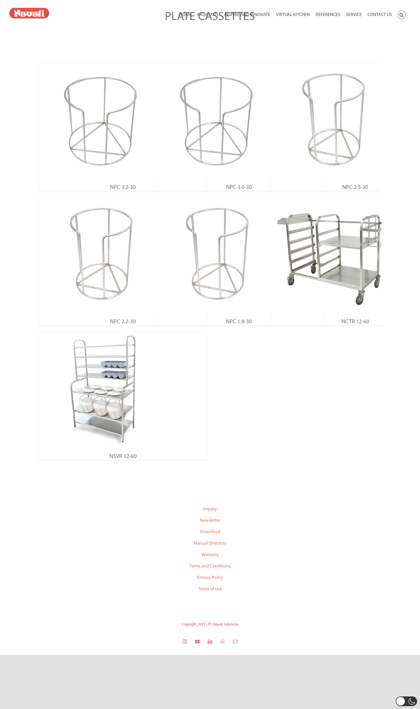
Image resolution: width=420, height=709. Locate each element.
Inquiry (210, 509)
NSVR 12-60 (123, 456)
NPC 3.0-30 (239, 187)
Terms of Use (210, 589)
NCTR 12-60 (355, 322)
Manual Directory (210, 543)
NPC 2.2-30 (123, 322)
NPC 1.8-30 (239, 322)
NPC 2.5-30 (355, 187)
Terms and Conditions (210, 566)
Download (210, 532)
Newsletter (210, 520)
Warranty (210, 555)
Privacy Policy (210, 577)
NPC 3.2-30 (123, 187)
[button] (402, 14)
